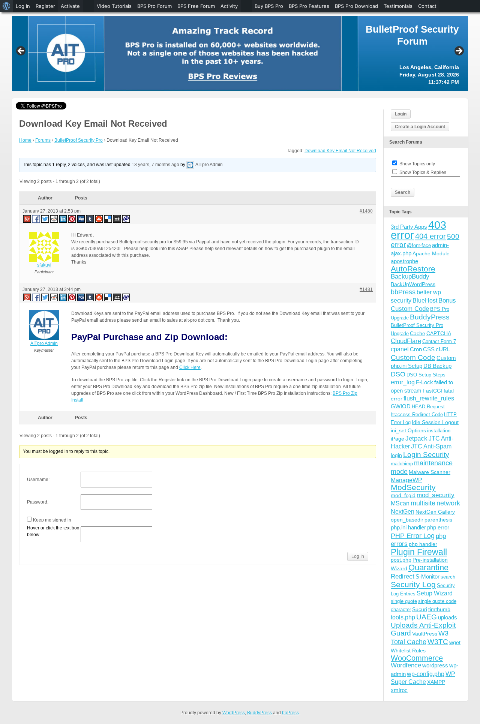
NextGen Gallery (435, 512)
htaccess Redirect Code (417, 414)
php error (438, 527)
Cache (417, 333)
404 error (430, 236)
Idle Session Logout (435, 422)
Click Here (190, 367)
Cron (416, 349)
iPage (397, 439)
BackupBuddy (410, 276)
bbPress (403, 292)
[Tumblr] (90, 218)
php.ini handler (408, 527)
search (448, 577)
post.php (401, 560)
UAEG (426, 617)
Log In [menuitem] (23, 6)
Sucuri (419, 609)
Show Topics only (417, 163)
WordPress (233, 712)
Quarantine (428, 567)
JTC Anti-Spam (431, 446)
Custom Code (413, 357)
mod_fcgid (403, 495)
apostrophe (404, 261)
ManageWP (406, 480)
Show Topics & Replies (422, 172)
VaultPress (424, 634)
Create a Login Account (420, 126)
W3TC (438, 641)
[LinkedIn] (63, 218)
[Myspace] (117, 218)
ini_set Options (408, 430)
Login (400, 114)
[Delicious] (108, 218)
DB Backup (437, 366)
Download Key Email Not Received (340, 150)
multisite (423, 503)
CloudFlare (406, 341)
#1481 (366, 289)
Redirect (402, 576)
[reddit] (54, 218)
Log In (357, 556)
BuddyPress (430, 317)
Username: (38, 479)
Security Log (413, 584)
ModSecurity (413, 487)
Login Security (426, 455)
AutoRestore (413, 268)
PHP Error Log (413, 536)
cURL (443, 349)
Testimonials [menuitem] (398, 6)
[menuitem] (6, 6)
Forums (43, 140)
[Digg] (81, 218)
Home (25, 140)
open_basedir (407, 520)
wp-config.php (425, 673)
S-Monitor (428, 576)
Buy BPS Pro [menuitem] (269, 6)
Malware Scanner (429, 472)
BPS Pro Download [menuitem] (356, 6)
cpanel (400, 349)
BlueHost (424, 300)
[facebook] (36, 218)
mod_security (435, 495)
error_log (403, 382)
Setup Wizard (435, 593)
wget (454, 642)
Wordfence (406, 665)
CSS (429, 349)
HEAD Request (428, 406)
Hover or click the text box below (53, 531)
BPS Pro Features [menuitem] (309, 6)
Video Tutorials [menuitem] (114, 6)
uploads (447, 617)
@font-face (419, 245)
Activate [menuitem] (70, 6)
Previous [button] (21, 51)
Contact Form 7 (439, 341)
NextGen (402, 511)
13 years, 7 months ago (155, 164)
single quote (404, 601)
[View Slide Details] (240, 53)
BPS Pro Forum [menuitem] (154, 6)
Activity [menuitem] (229, 6)
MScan (400, 503)
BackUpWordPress (413, 284)
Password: (37, 502)
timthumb (439, 609)
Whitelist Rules (408, 651)
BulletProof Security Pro (78, 140)
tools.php (403, 617)
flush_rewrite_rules (429, 398)
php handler (423, 544)
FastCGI (432, 391)
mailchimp (402, 463)
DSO (398, 374)
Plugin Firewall (419, 552)
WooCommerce (417, 658)
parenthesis (438, 520)
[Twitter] (45, 218)
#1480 (366, 211)
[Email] (126, 218)
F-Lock (424, 382)
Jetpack (416, 438)
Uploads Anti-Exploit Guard (423, 629)
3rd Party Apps (409, 226)
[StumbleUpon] (99, 218)
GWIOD (401, 406)
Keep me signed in (52, 520)
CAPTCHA (438, 333)
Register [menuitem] (45, 6)
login (396, 455)
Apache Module (431, 253)
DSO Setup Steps (426, 375)
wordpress (435, 665)
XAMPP (436, 682)
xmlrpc (399, 690)
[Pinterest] (72, 218)
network (448, 503)
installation (438, 430)
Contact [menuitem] (427, 6)
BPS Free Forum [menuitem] (196, 6)
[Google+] (26, 218)
